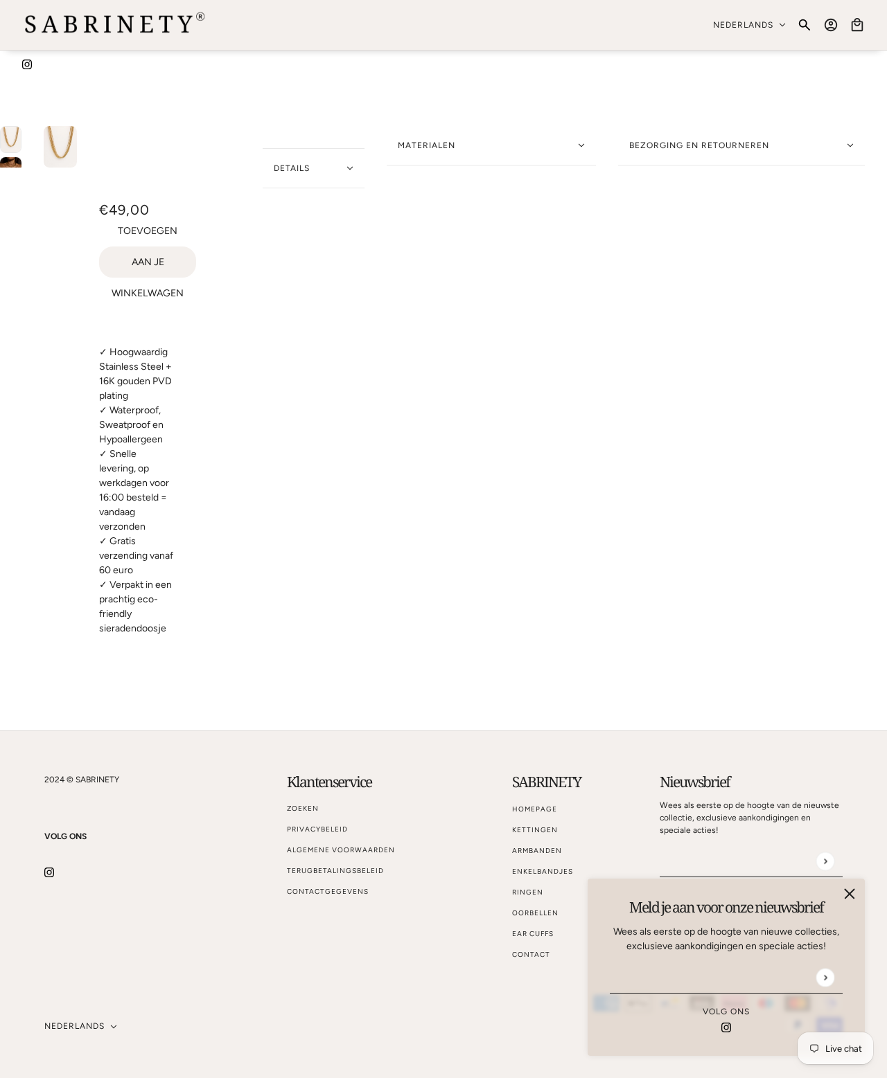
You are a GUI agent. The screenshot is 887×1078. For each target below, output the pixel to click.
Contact (531, 954)
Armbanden (537, 850)
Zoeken (303, 808)
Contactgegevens (328, 891)
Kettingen (535, 829)
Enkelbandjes (542, 871)
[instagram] (27, 63)
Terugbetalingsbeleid (335, 870)
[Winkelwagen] (857, 25)
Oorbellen (535, 912)
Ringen (527, 892)
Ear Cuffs (533, 933)
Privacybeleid (317, 829)
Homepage (534, 809)
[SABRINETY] (115, 25)
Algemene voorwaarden (341, 849)
